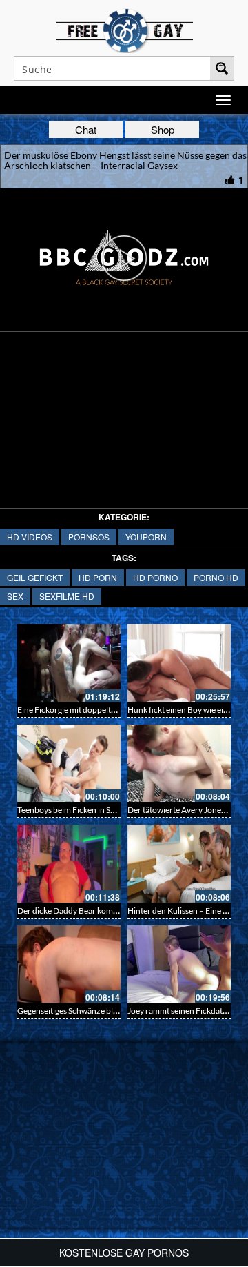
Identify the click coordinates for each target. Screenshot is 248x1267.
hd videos (29, 536)
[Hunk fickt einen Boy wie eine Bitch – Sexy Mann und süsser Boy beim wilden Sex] (179, 663)
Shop (162, 129)
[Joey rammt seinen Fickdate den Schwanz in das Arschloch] (179, 964)
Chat (85, 129)
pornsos (89, 536)
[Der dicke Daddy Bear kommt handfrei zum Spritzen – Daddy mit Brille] (69, 864)
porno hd (216, 577)
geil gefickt (35, 577)
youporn (146, 536)
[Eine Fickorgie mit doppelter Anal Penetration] (69, 663)
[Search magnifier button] (222, 68)
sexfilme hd (66, 596)
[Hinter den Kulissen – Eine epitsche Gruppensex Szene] (179, 864)
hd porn (98, 577)
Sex (15, 596)
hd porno (155, 577)
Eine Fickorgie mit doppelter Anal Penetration (98, 710)
